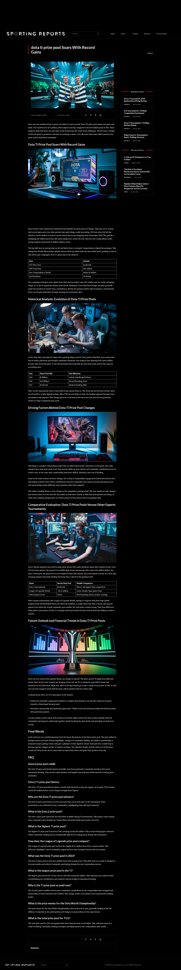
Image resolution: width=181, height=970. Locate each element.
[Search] (98, 33)
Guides (126, 163)
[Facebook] (86, 115)
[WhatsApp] (100, 115)
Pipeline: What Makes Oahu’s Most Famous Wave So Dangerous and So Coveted (136, 186)
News (126, 192)
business (35, 948)
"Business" (127, 177)
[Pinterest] (95, 115)
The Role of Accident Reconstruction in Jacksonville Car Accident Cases (137, 171)
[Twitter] (91, 115)
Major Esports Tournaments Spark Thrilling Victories (136, 136)
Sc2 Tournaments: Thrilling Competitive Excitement (135, 112)
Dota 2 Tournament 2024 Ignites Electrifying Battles (135, 100)
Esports (150, 53)
